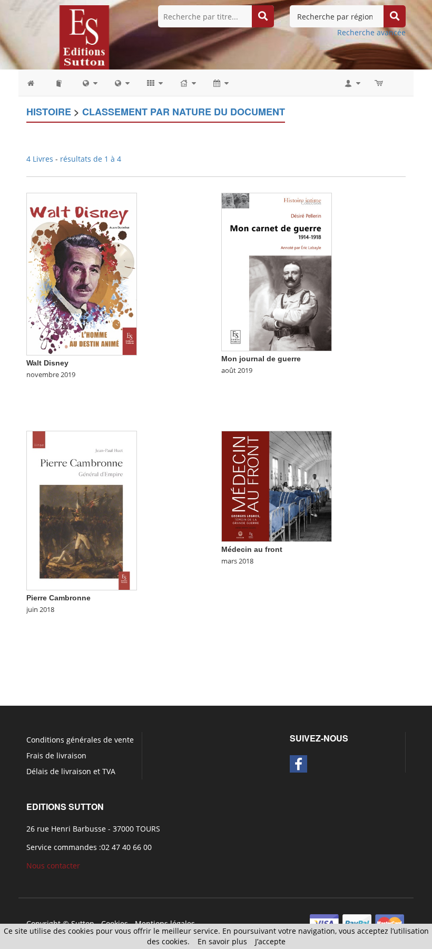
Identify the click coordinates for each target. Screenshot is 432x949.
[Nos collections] (154, 83)
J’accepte (270, 941)
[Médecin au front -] (276, 485)
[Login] (351, 83)
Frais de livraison (56, 755)
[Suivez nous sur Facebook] (298, 764)
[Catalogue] (59, 83)
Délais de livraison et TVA (70, 771)
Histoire (48, 111)
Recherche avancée (371, 32)
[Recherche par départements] (121, 83)
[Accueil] (36, 83)
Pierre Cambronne (58, 598)
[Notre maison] (187, 83)
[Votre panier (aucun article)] (379, 83)
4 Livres (40, 159)
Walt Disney (47, 363)
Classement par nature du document (183, 111)
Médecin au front (251, 549)
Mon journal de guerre (261, 358)
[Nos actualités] (220, 83)
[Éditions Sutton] (84, 37)
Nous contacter (53, 866)
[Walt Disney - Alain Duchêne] (81, 273)
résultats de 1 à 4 (90, 159)
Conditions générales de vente (80, 740)
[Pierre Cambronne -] (81, 510)
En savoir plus (222, 941)
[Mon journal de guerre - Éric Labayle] (276, 271)
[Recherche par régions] (89, 83)
